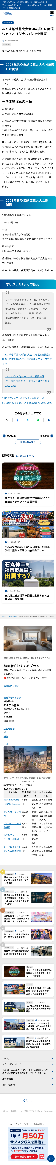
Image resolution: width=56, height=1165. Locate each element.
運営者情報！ (8, 1078)
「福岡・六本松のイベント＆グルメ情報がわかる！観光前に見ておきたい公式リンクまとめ (25, 1071)
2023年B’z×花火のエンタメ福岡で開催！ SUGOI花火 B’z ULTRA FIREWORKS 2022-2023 (27, 381)
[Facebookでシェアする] (18, 420)
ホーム (5, 1058)
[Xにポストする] (7, 420)
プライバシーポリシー (13, 1064)
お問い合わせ (8, 1084)
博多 (6, 736)
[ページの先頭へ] (51, 1158)
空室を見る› (9, 728)
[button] (4, 741)
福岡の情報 (8, 22)
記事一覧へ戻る (28, 442)
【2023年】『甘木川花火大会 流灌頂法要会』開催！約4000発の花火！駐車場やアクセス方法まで (27, 359)
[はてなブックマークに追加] (28, 420)
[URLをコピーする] (49, 420)
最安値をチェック (12, 697)
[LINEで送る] (38, 420)
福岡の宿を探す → (12, 685)
